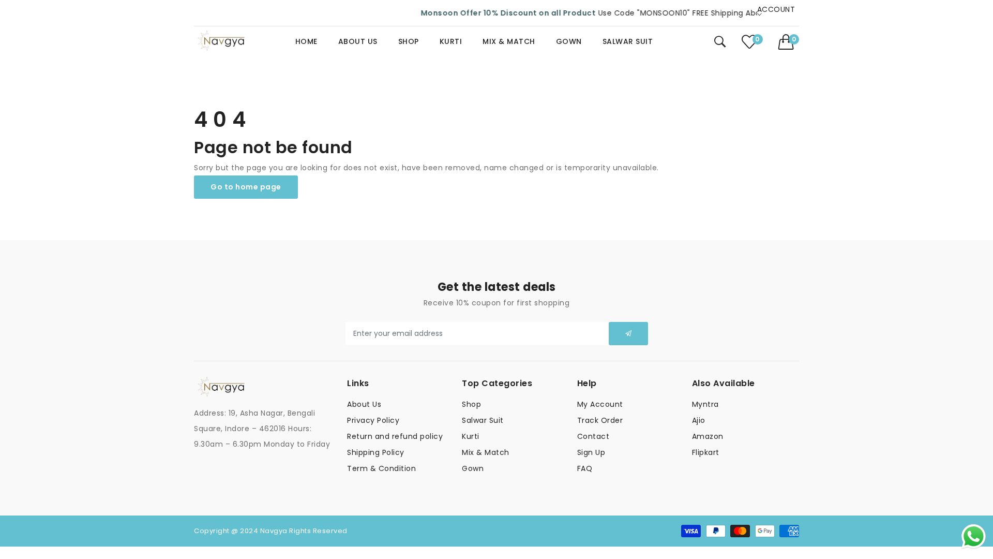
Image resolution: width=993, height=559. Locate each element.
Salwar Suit (483, 420)
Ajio (698, 420)
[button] (789, 42)
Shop (471, 404)
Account (776, 11)
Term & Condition (381, 468)
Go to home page (245, 187)
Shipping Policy (375, 452)
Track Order (600, 420)
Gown (473, 468)
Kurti (470, 436)
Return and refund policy (395, 436)
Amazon (708, 436)
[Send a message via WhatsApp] (973, 536)
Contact (593, 436)
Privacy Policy (373, 420)
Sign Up (591, 452)
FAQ (585, 468)
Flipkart (705, 452)
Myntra (705, 404)
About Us (364, 404)
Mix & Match (485, 452)
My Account (600, 404)
